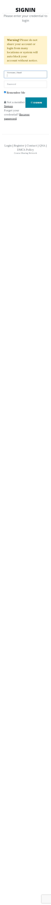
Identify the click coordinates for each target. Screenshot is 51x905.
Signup (8, 106)
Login (8, 145)
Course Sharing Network (25, 153)
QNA (42, 145)
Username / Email (14, 73)
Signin (37, 102)
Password (11, 84)
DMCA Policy (25, 149)
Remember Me (16, 92)
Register (19, 145)
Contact (32, 145)
